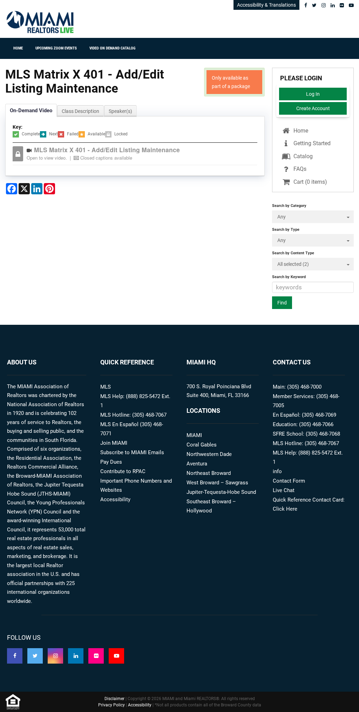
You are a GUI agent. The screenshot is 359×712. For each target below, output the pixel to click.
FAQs (299, 169)
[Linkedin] (333, 5)
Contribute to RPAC (122, 471)
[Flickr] (342, 5)
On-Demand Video (31, 110)
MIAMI (194, 435)
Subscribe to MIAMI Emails (132, 452)
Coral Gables (202, 445)
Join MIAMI (113, 443)
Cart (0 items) (309, 182)
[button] (140, 153)
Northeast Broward (209, 473)
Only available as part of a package (231, 82)
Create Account (313, 108)
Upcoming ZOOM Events (56, 48)
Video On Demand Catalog (112, 48)
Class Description (80, 111)
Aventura (197, 464)
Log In (313, 94)
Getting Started (311, 143)
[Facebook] (305, 5)
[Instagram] (323, 5)
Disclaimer (114, 698)
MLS (105, 387)
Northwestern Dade (209, 454)
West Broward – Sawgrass (217, 482)
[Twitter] (314, 5)
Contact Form (289, 481)
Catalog (302, 156)
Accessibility (115, 499)
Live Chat (283, 490)
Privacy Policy (111, 705)
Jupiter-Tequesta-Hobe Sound (221, 492)
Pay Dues (111, 462)
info (277, 471)
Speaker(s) (120, 111)
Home (18, 48)
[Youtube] (351, 5)
